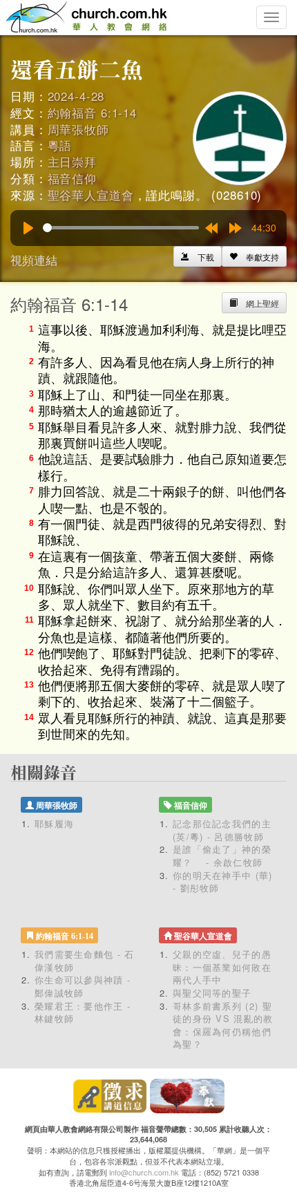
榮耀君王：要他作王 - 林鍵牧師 (83, 1012)
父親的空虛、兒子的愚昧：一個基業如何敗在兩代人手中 (222, 966)
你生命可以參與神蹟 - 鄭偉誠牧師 (83, 986)
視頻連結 (33, 259)
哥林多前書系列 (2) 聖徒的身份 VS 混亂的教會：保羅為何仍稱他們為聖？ (223, 1025)
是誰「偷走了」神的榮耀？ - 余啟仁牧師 (222, 855)
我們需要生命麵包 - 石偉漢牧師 (85, 960)
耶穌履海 (54, 823)
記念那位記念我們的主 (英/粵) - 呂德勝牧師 (222, 830)
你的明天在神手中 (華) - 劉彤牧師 (223, 882)
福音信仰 (72, 178)
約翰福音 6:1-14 (92, 112)
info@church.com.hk (144, 1172)
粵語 (60, 144)
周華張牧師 (78, 129)
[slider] (121, 227)
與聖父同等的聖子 (212, 992)
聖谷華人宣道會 (91, 194)
